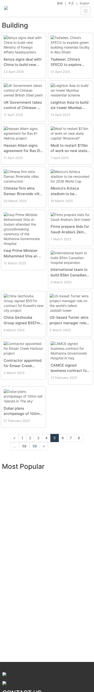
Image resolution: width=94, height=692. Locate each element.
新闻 (60, 3)
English (84, 3)
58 (24, 446)
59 (35, 446)
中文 (71, 3)
